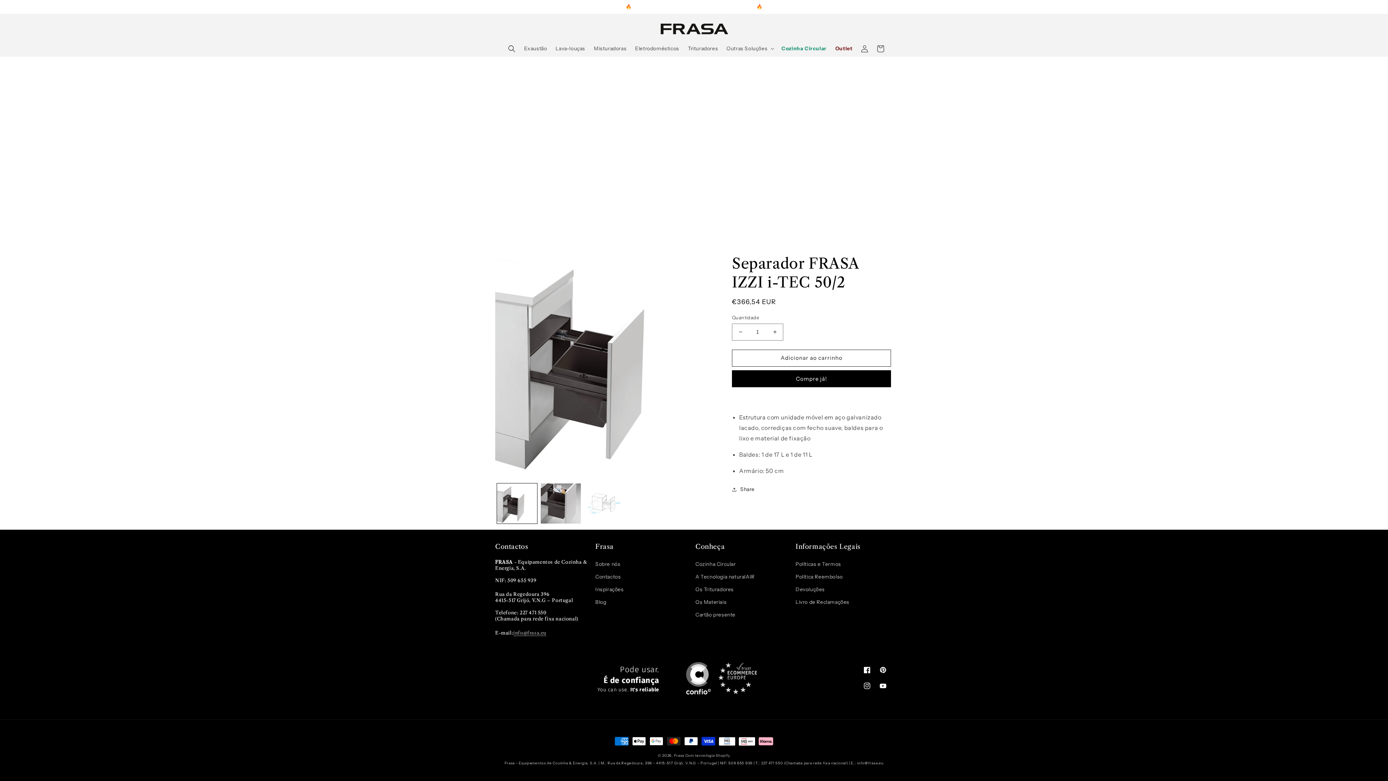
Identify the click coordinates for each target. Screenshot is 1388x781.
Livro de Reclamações (822, 602)
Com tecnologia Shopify (707, 755)
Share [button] (747, 489)
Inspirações (609, 589)
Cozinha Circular (715, 564)
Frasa (679, 755)
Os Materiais (711, 602)
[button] (512, 49)
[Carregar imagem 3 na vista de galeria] (604, 503)
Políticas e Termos (818, 564)
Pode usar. (628, 679)
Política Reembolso (819, 576)
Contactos (608, 576)
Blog (600, 602)
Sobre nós (607, 564)
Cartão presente (715, 614)
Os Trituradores (714, 589)
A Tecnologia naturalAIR (725, 576)
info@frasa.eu (530, 633)
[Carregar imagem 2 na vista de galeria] (561, 503)
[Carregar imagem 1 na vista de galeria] (517, 503)
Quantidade (745, 317)
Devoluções (810, 589)
